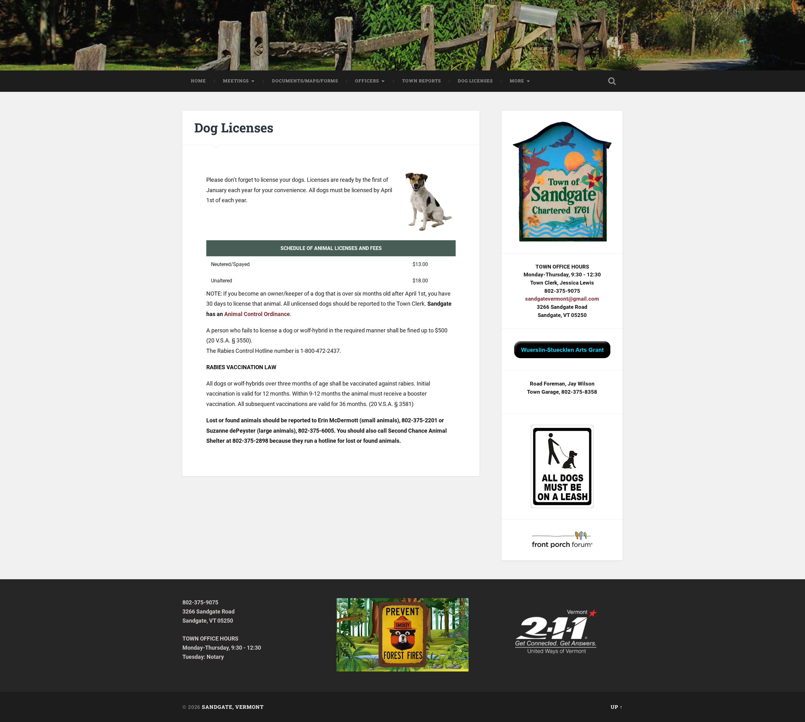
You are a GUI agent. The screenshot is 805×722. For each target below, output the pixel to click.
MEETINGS (236, 81)
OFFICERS (367, 81)
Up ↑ (617, 706)
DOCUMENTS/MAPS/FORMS (305, 81)
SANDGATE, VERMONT (233, 706)
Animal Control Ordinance (257, 314)
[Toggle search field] (612, 81)
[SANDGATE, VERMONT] (402, 35)
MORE (517, 81)
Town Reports (421, 81)
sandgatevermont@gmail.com (562, 299)
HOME (198, 81)
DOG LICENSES (475, 81)
